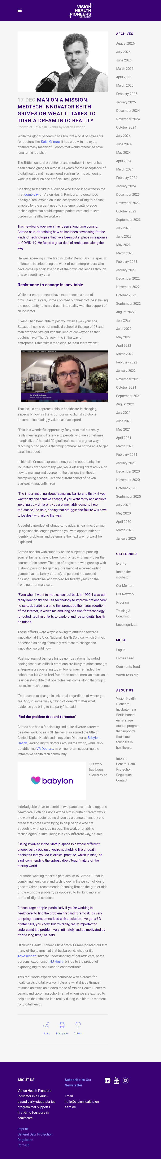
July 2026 (123, 52)
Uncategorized (127, 625)
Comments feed (128, 667)
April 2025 (123, 77)
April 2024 (123, 161)
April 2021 (123, 438)
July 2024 (123, 136)
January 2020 (126, 538)
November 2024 (128, 119)
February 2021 (126, 455)
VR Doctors (44, 749)
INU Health (56, 962)
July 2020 (123, 505)
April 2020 (123, 522)
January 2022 (126, 371)
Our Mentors (125, 586)
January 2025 (126, 102)
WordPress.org (127, 675)
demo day (31, 195)
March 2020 (125, 530)
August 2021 (125, 404)
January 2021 (126, 463)
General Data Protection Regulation (125, 769)
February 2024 (126, 178)
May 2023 (123, 245)
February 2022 (126, 362)
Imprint (121, 759)
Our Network (125, 594)
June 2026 (124, 60)
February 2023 (126, 262)
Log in (120, 650)
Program (122, 602)
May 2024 (123, 153)
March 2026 (125, 69)
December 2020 (128, 471)
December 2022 (128, 278)
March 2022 (125, 354)
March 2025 (125, 85)
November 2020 (128, 480)
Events (53, 127)
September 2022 (128, 304)
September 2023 (128, 220)
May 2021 (123, 429)
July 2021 (123, 413)
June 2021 (124, 421)
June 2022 (124, 329)
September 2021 (128, 396)
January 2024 (126, 186)
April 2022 (123, 346)
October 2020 (126, 488)
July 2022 (123, 320)
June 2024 (124, 144)
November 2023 (128, 203)
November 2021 (128, 379)
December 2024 (128, 111)
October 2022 (126, 295)
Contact (121, 780)
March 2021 (125, 446)
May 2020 (123, 513)
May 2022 (123, 337)
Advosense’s (27, 956)
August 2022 (125, 312)
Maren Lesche (74, 127)
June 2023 (124, 236)
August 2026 (125, 44)
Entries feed (125, 658)
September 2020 (128, 497)
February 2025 (126, 94)
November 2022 (128, 287)
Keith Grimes (50, 142)
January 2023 (126, 270)
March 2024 (125, 169)
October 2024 (126, 127)
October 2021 (126, 387)
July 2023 (123, 228)
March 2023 (125, 253)
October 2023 (126, 211)
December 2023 (128, 195)
